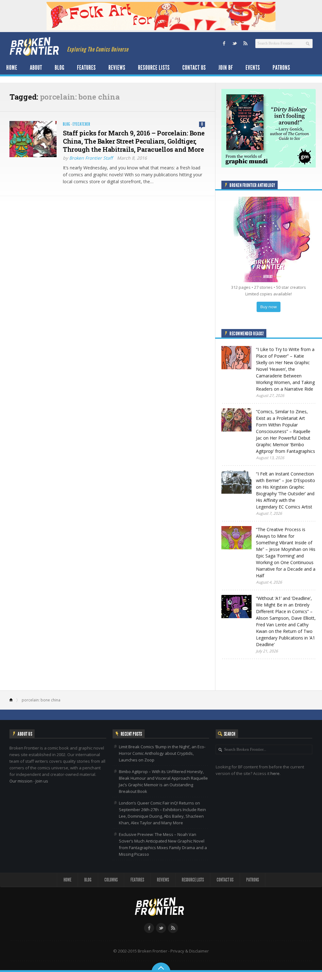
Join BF (226, 67)
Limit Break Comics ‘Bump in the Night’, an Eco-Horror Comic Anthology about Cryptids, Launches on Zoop (162, 753)
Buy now (268, 307)
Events (253, 67)
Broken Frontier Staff (91, 158)
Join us (42, 781)
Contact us (194, 67)
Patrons (281, 67)
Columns (111, 880)
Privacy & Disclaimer (189, 951)
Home (11, 67)
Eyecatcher (81, 124)
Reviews (116, 67)
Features (86, 67)
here (275, 773)
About (36, 67)
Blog (59, 67)
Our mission (20, 781)
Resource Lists (154, 67)
